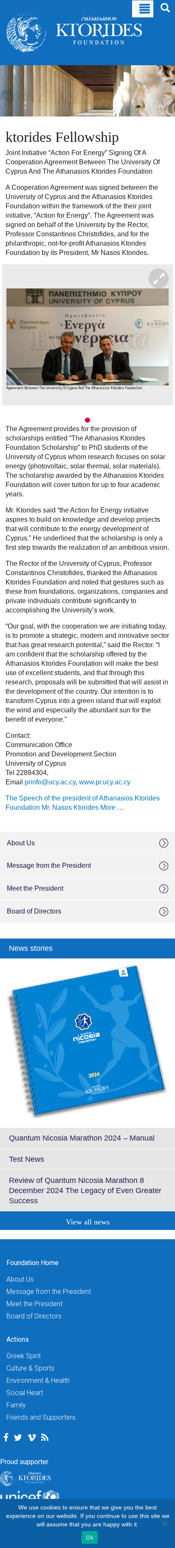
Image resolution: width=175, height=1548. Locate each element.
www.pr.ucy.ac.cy (104, 782)
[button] (79, 420)
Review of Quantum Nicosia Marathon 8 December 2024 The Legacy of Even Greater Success (85, 1190)
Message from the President (49, 865)
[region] (87, 344)
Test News (26, 1159)
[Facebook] (5, 1438)
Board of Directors (34, 911)
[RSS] (44, 1438)
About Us (21, 843)
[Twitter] (18, 1438)
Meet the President (35, 888)
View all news (88, 1222)
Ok (89, 1537)
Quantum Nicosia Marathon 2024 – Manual (82, 1138)
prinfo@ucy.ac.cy (50, 782)
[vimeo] (31, 1438)
